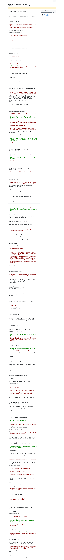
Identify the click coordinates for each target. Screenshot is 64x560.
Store (19, 0)
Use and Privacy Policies (11, 555)
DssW (9, 0)
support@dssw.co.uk (21, 555)
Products (17, 0)
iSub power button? (46, 14)
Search (54, 0)
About (12, 0)
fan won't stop (47, 15)
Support (22, 0)
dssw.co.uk (16, 555)
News (14, 0)
